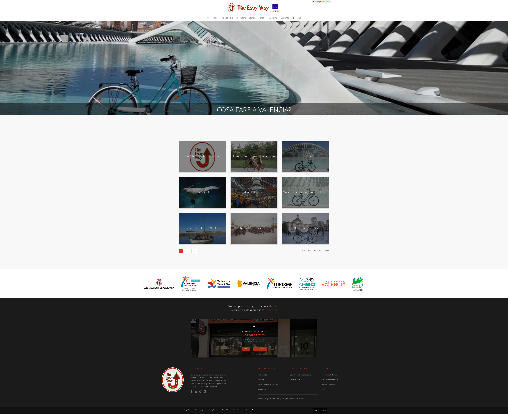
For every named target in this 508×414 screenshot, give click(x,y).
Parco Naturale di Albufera (268, 385)
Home (206, 17)
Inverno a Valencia (328, 385)
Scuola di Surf (295, 380)
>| (194, 251)
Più (315, 410)
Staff (262, 17)
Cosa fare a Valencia (329, 375)
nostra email (271, 309)
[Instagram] (196, 391)
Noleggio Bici (227, 17)
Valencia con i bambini (329, 380)
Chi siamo (272, 17)
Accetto (323, 410)
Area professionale (322, 1)
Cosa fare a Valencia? (246, 17)
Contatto (285, 17)
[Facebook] (191, 391)
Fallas (323, 389)
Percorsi (261, 380)
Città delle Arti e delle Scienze (301, 375)
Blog (215, 17)
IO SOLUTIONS (297, 398)
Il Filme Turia (262, 389)
